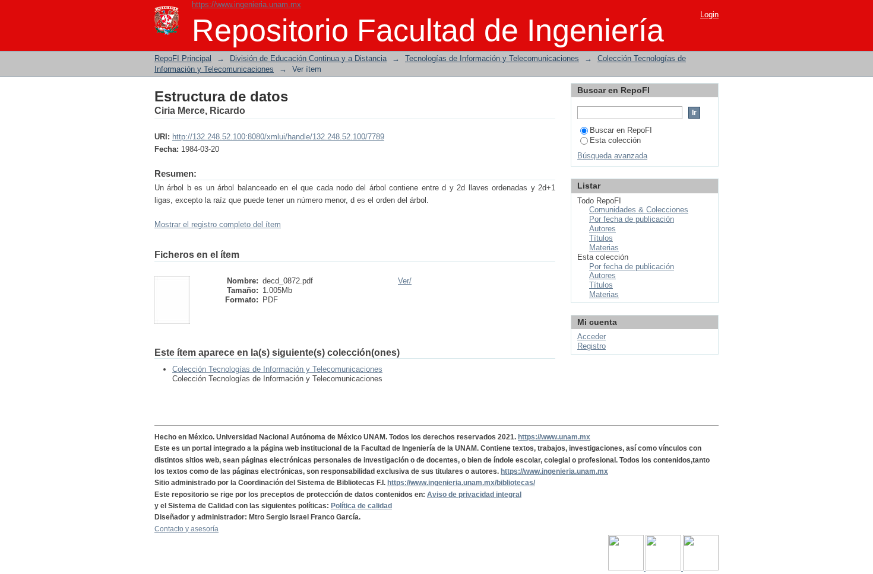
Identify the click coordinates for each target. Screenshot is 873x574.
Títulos (601, 238)
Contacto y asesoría (186, 529)
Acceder (591, 336)
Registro (591, 346)
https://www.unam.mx (554, 437)
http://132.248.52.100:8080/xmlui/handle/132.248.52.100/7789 (278, 136)
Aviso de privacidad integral (474, 494)
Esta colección (615, 140)
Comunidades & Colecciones (638, 209)
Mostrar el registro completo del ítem (217, 224)
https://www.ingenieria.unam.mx (246, 4)
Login (709, 14)
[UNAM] (627, 568)
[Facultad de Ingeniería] (664, 568)
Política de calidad (361, 506)
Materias (604, 247)
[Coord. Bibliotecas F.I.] (701, 568)
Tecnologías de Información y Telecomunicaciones (492, 58)
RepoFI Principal (182, 58)
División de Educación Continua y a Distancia (308, 58)
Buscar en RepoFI (621, 130)
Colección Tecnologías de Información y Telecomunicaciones (277, 369)
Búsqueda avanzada (612, 155)
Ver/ (405, 280)
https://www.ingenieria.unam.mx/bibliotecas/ (461, 483)
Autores (602, 228)
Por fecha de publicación (631, 219)
